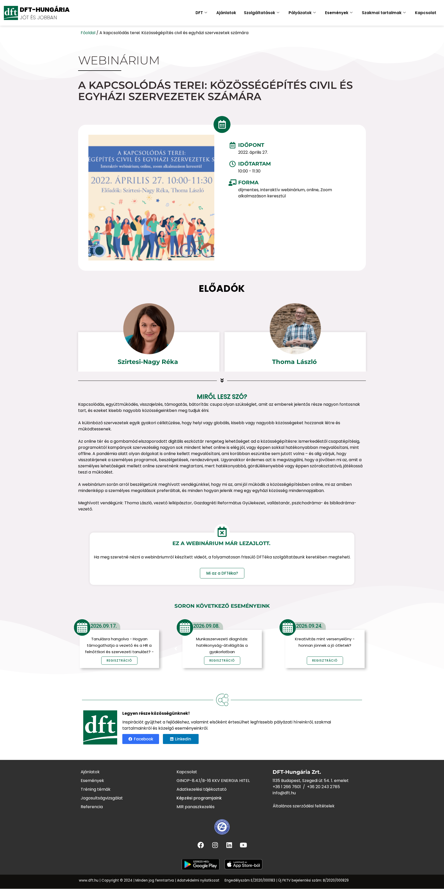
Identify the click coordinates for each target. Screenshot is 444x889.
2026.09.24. (309, 626)
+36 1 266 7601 (287, 787)
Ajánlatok (226, 12)
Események (336, 12)
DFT (199, 12)
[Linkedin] (229, 845)
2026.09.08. (206, 626)
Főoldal (88, 33)
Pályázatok (300, 12)
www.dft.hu (88, 880)
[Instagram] (215, 845)
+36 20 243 (318, 787)
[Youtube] (243, 845)
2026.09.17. (103, 626)
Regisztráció (222, 660)
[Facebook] (201, 845)
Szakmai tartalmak (382, 12)
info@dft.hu (284, 793)
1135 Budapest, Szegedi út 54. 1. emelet (311, 781)
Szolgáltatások (259, 12)
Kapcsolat (425, 12)
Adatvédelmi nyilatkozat (198, 880)
